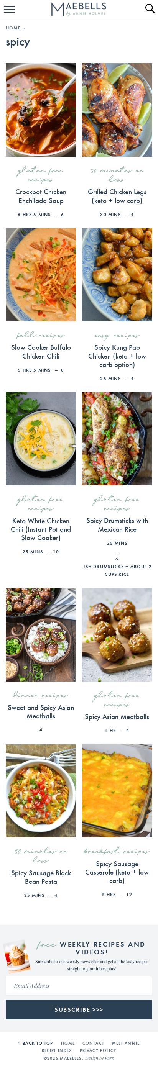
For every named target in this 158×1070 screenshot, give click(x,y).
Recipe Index (57, 1050)
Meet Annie (126, 1043)
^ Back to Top (35, 1043)
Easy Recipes (117, 335)
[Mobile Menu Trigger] (10, 13)
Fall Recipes (41, 335)
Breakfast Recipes (117, 851)
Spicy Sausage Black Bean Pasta (41, 877)
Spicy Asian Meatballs (117, 716)
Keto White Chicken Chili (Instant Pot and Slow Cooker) (41, 529)
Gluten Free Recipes (41, 175)
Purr (109, 1058)
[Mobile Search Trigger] (146, 13)
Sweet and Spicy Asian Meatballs (41, 711)
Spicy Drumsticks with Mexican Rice (117, 524)
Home (13, 28)
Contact (93, 1043)
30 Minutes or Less (117, 175)
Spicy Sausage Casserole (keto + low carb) (117, 872)
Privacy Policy (98, 1050)
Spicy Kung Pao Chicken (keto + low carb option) (117, 355)
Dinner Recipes (41, 695)
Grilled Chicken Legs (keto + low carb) (117, 196)
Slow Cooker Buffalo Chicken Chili (41, 351)
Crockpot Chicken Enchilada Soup (40, 196)
